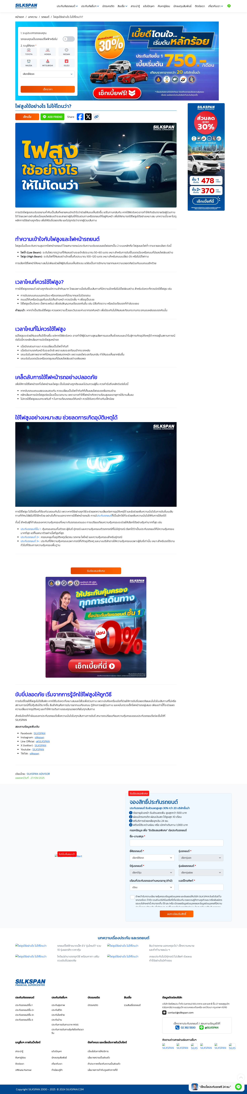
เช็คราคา (47, 89)
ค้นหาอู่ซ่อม (164, 6)
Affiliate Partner (23, 1070)
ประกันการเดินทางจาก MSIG (65, 1024)
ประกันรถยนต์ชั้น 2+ (24, 1010)
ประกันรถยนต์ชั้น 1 (30, 529)
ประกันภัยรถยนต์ (66, 6)
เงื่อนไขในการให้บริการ (98, 1051)
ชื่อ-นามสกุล (137, 836)
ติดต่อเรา (200, 6)
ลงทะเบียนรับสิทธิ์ (176, 914)
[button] (27, 116)
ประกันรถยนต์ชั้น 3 (24, 1020)
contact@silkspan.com (181, 1012)
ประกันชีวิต (57, 1010)
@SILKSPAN (211, 1027)
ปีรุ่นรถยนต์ (137, 866)
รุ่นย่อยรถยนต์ (187, 866)
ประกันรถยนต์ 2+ (30, 537)
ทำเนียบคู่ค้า (57, 1070)
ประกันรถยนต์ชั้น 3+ (24, 1015)
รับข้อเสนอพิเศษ (96, 571)
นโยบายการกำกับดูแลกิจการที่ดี (103, 1070)
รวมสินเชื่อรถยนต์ (132, 1005)
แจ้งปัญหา (148, 6)
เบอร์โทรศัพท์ (187, 881)
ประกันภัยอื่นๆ (88, 6)
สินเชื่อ (121, 6)
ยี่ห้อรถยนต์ (137, 851)
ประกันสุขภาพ (58, 1005)
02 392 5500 (188, 1027)
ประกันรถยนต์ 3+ (30, 541)
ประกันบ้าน (57, 1020)
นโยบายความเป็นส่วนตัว (99, 1057)
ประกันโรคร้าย (58, 1015)
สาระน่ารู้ (135, 6)
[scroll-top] (241, 1077)
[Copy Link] (96, 116)
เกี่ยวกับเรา (214, 6)
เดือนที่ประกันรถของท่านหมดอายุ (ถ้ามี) (151, 881)
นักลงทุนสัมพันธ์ (182, 6)
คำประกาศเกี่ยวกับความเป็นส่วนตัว (104, 1064)
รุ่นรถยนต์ (185, 851)
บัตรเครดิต (108, 6)
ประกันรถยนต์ (104, 515)
